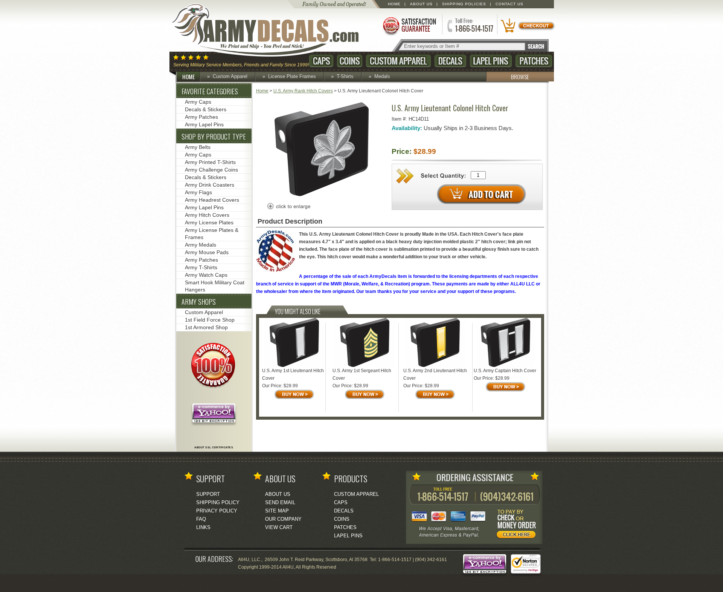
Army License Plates (209, 222)
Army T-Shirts (201, 267)
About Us (421, 4)
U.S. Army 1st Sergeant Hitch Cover (362, 374)
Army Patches (201, 117)
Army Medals (200, 245)
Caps (321, 61)
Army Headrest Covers (212, 200)
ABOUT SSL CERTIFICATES (213, 447)
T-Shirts (345, 76)
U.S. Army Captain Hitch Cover (505, 370)
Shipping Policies (464, 4)
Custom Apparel (398, 61)
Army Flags (198, 192)
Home (394, 4)
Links (203, 527)
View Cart (279, 527)
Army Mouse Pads (207, 252)
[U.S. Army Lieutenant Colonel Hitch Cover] (322, 194)
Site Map (277, 511)
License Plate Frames (292, 76)
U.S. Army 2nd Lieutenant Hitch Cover (435, 374)
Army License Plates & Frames (211, 233)
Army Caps (198, 102)
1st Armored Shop (206, 327)
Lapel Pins (491, 61)
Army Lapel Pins (204, 124)
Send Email (280, 502)
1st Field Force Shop (210, 320)
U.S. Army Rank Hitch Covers (303, 91)
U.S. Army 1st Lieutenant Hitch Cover (293, 374)
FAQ (201, 519)
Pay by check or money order (518, 525)
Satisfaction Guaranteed (409, 25)
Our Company (283, 519)
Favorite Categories (210, 91)
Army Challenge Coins (211, 170)
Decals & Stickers (205, 109)
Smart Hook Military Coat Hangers (214, 286)
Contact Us (509, 4)
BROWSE (520, 76)
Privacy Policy (216, 511)
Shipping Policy (217, 502)
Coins (349, 61)
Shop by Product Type (214, 136)
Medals (382, 76)
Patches (534, 61)
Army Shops (199, 302)
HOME (188, 76)
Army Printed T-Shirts (210, 162)
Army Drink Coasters (209, 185)
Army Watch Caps (206, 275)
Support (208, 494)
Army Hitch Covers (207, 215)
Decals (450, 61)
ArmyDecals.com (272, 30)
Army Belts (197, 147)
